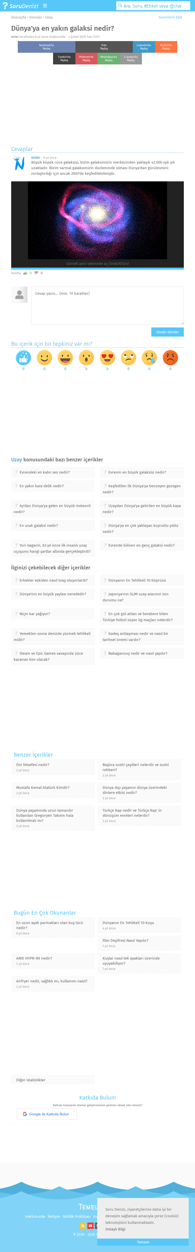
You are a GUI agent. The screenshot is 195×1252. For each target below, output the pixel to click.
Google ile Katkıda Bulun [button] (49, 1114)
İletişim (54, 1216)
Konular (35, 17)
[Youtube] (90, 1227)
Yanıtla (16, 273)
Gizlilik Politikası (77, 1216)
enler (15, 37)
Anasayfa (18, 17)
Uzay (49, 17)
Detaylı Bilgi (115, 1229)
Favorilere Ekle (170, 17)
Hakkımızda (35, 1216)
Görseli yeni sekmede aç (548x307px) (97, 263)
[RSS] (82, 1227)
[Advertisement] (97, 103)
